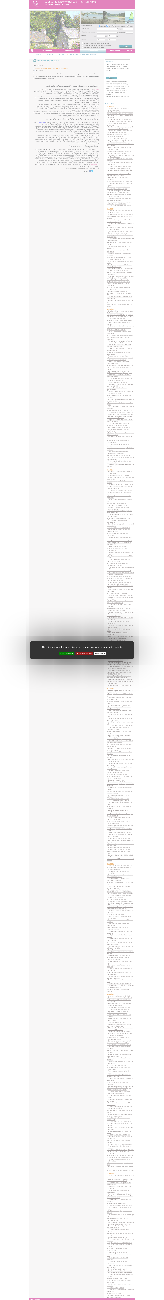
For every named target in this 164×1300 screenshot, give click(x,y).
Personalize (100, 653)
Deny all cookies (85, 653)
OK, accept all (67, 653)
